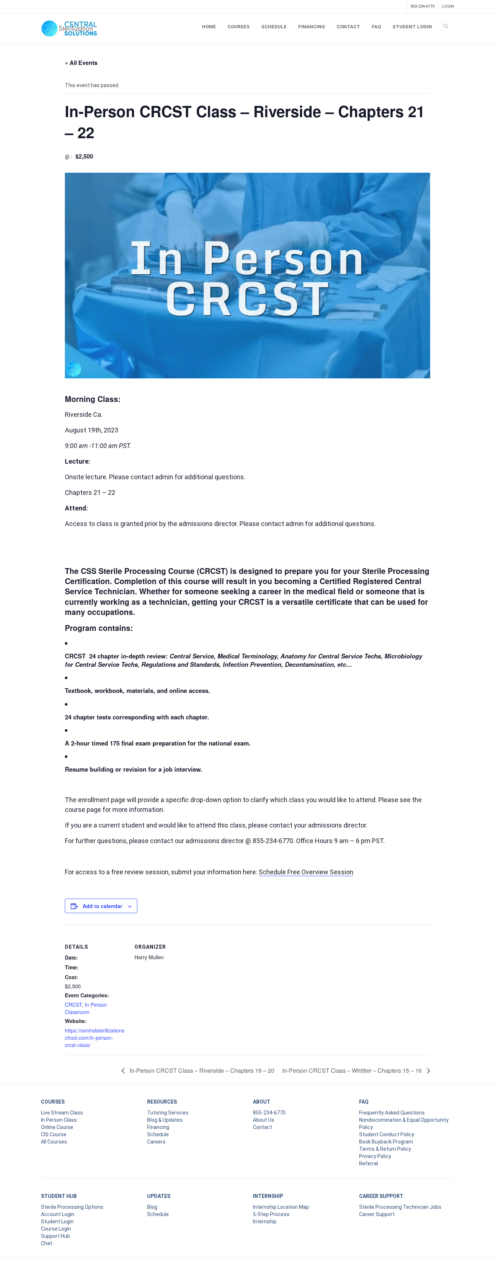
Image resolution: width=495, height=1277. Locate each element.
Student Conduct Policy (386, 1134)
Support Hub (55, 1236)
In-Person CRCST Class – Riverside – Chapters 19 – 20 (201, 1070)
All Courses (54, 1142)
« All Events (81, 62)
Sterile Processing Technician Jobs (400, 1207)
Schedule (158, 1134)
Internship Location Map (281, 1207)
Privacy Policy (375, 1156)
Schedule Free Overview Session (306, 872)
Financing (158, 1127)
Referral (368, 1163)
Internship (264, 1221)
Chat (46, 1243)
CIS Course (53, 1134)
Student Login (57, 1221)
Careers (156, 1142)
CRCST (73, 1004)
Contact (262, 1127)
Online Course (57, 1127)
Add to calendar (102, 905)
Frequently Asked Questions (392, 1113)
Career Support (377, 1214)
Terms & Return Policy (385, 1149)
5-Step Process (271, 1214)
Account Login (57, 1214)
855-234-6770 (422, 6)
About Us (263, 1120)
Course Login (56, 1229)
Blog (152, 1207)
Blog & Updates (165, 1120)
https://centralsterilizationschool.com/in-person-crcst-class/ (94, 1037)
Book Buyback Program (386, 1142)
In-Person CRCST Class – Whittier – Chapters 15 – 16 (352, 1070)
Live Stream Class (62, 1113)
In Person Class (59, 1120)
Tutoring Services (167, 1113)
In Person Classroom (86, 1008)
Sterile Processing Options (72, 1207)
